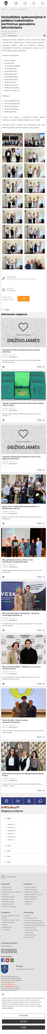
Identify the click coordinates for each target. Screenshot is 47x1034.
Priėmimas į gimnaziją (9, 906)
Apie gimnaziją (6, 887)
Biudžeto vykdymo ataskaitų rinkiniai (10, 916)
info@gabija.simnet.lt (11, 986)
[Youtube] (7, 960)
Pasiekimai (5, 894)
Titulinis (3, 9)
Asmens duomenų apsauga (33, 920)
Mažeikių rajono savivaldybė (25, 969)
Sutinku (23, 1027)
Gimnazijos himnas (8, 899)
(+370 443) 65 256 (9, 984)
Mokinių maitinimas (31, 899)
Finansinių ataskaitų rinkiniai (10, 920)
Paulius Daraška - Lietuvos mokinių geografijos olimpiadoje (15, 721)
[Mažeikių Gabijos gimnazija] (6, 3)
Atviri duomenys (29, 937)
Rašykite (5, 951)
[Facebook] (3, 960)
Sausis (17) (11, 840)
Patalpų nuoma (29, 901)
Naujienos (12, 9)
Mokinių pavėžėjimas (31, 897)
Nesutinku (23, 1021)
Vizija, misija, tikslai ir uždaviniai (12, 892)
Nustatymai (23, 1015)
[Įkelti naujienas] (16, 3)
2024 (9, 851)
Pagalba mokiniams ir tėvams (33, 894)
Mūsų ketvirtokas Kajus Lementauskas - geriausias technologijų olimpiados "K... (20, 614)
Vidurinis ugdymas (30, 887)
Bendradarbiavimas (8, 904)
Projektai (4, 925)
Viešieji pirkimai (7, 927)
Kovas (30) (11, 834)
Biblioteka (27, 904)
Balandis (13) (12, 830)
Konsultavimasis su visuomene (34, 923)
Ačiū (22, 299)
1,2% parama (6, 929)
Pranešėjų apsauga (30, 927)
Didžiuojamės (23, 9)
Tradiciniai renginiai (8, 901)
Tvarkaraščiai (10, 877)
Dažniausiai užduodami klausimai (35, 925)
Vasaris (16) (12, 837)
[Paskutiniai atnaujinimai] (25, 3)
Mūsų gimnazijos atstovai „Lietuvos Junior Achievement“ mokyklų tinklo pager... (17, 561)
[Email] (12, 960)
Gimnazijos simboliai (8, 897)
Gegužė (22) (11, 827)
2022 (9, 862)
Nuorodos (27, 915)
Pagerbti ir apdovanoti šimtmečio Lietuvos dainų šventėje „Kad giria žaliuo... (23, 404)
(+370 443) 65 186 (9, 982)
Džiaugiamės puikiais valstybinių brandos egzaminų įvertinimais (21, 351)
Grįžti (7, 310)
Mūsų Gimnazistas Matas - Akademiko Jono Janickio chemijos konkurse (21, 668)
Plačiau (39, 367)
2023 (9, 856)
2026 (9, 818)
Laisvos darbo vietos (31, 918)
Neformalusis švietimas (32, 892)
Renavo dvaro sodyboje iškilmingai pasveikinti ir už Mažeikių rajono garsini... (20, 507)
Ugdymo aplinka (7, 889)
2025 (9, 846)
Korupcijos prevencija (31, 930)
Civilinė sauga (29, 932)
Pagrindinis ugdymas (31, 889)
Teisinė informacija (30, 935)
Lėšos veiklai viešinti (8, 922)
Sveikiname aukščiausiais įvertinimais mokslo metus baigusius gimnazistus (21, 458)
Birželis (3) (11, 824)
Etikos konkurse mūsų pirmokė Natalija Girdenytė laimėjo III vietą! (23, 774)
